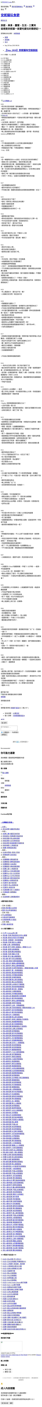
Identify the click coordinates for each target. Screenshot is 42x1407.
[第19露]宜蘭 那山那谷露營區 (12, 980)
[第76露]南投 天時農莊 (10, 1113)
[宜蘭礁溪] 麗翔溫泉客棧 (11, 862)
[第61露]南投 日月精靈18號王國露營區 (15, 1078)
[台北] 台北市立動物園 (10, 1294)
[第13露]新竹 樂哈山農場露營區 (13, 966)
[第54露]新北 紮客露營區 (11, 1061)
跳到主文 (4, 20)
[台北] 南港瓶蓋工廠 (9, 1278)
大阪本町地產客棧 (8, 917)
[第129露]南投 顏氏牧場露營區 (13, 1227)
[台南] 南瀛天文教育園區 (11, 1315)
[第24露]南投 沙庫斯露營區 (11, 991)
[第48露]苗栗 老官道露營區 (11, 1047)
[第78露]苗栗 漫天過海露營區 (12, 1117)
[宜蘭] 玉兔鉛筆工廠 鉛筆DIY (12, 1322)
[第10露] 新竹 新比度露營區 (12, 959)
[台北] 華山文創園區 (9, 1273)
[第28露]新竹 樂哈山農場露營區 (13, 1001)
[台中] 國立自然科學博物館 (11, 1306)
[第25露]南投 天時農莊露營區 (12, 994)
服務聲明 (21, 1380)
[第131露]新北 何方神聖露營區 (13, 1231)
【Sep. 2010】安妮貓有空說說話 (21, 50)
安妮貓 (3, 697)
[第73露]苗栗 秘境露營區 (11, 1106)
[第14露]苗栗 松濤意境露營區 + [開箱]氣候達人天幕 (20, 968)
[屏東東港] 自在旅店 (9, 855)
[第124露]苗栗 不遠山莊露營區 (13, 1215)
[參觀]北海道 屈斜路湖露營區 (12, 1155)
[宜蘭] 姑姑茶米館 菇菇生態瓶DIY (14, 1329)
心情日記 (16, 713)
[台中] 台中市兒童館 (9, 1303)
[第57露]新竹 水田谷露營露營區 (13, 1068)
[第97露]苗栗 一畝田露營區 (11, 1169)
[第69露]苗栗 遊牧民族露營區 (12, 1096)
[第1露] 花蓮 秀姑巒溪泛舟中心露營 (14, 935)
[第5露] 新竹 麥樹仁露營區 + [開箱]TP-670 (16, 947)
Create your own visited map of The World (14, 1355)
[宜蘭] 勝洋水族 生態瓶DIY (11, 1320)
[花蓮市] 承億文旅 (8, 887)
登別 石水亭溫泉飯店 (9, 910)
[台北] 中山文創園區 (9, 1275)
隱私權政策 (35, 1378)
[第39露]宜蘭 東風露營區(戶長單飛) (14, 1026)
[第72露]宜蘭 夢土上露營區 (11, 1103)
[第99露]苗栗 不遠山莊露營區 (12, 1173)
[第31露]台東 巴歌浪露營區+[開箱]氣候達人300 (18, 1008)
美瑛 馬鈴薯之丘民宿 (9, 908)
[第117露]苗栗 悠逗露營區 (11, 1199)
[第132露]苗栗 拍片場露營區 (12, 1234)
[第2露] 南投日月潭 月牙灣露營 (13, 938)
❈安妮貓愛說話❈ (19, 715)
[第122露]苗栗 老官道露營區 (12, 1210)
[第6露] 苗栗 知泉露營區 (10, 949)
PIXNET (9, 1378)
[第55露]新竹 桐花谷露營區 (11, 1064)
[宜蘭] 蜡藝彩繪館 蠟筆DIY (11, 1324)
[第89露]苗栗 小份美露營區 (11, 1143)
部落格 (7, 40)
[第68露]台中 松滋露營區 (11, 1094)
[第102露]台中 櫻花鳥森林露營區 (13, 1180)
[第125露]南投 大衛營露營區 (12, 1217)
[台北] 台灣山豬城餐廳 (10, 1292)
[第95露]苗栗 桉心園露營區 (11, 1164)
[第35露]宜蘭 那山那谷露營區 (12, 1017)
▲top (2, 719)
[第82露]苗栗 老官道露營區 (11, 1127)
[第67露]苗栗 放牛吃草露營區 (12, 1092)
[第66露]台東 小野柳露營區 (11, 1089)
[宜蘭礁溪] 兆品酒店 (9, 864)
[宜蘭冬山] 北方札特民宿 (11, 876)
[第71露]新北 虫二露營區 (11, 1101)
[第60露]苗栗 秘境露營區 (11, 1075)
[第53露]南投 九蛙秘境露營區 (12, 1059)
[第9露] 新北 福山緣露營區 (11, 956)
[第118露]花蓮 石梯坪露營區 (12, 1201)
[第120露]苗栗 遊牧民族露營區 (13, 1206)
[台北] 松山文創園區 (9, 1280)
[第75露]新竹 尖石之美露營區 (12, 1110)
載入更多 (4, 723)
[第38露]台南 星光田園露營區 (12, 1024)
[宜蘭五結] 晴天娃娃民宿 (11, 878)
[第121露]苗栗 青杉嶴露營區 (12, 1208)
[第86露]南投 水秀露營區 (11, 1136)
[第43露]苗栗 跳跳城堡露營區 (12, 1036)
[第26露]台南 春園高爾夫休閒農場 (14, 996)
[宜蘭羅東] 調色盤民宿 (10, 859)
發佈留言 (4, 734)
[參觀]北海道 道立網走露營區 (12, 1157)
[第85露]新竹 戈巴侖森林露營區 (13, 1134)
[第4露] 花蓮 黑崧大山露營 (11, 942)
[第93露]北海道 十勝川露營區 (12, 1152)
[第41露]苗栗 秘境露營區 (11, 1031)
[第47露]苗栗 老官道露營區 (11, 1045)
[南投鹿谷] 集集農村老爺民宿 (12, 836)
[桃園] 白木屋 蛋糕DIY (10, 1299)
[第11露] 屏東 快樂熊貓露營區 (12, 961)
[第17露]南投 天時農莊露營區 (12, 975)
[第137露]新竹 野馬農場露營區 (13, 1245)
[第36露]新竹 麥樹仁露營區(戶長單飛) (15, 1019)
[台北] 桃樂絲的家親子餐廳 (11, 1287)
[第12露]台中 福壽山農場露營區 (13, 963)
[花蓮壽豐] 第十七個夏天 (11, 890)
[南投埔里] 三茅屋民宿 (10, 845)
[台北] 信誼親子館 (8, 1271)
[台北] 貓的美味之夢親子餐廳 (12, 1289)
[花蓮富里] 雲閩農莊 (9, 892)
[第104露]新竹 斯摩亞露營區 (12, 1185)
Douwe (38, 1355)
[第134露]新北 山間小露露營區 (13, 1238)
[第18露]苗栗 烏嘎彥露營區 (11, 977)
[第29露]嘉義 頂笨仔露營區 (11, 1003)
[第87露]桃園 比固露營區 (11, 1138)
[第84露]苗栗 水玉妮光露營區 (12, 1131)
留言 (17, 708)
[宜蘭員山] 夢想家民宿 (10, 880)
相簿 (6, 37)
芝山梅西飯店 (7, 915)
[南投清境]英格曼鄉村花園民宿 (13, 843)
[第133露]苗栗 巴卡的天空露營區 (13, 1236)
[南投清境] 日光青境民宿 (11, 841)
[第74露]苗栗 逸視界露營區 (11, 1108)
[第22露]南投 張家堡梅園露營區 (13, 987)
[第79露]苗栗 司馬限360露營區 (13, 1120)
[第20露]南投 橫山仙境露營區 (12, 982)
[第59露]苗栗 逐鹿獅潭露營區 (12, 1073)
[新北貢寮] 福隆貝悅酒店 (11, 829)
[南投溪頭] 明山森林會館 (11, 838)
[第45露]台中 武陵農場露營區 (12, 1040)
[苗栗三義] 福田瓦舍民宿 (11, 834)
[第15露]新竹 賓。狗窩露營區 (12, 970)
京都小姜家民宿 (7, 924)
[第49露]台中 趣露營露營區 (11, 1050)
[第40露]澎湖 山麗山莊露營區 (12, 1029)
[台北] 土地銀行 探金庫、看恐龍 (13, 1264)
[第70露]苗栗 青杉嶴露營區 (11, 1099)
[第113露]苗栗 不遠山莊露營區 (13, 1190)
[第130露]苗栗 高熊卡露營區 (12, 1229)
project (8, 1356)
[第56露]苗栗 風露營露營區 (11, 1066)
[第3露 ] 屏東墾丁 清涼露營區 (12, 940)
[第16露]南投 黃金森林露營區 (12, 973)
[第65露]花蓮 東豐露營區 (11, 1087)
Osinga (3, 1356)
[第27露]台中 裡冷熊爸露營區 (12, 998)
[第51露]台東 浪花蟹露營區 (11, 1054)
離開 (11, 1403)
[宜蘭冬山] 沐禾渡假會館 (11, 871)
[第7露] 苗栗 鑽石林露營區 (11, 952)
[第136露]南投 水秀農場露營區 (13, 1243)
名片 (6, 42)
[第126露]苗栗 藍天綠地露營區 (13, 1220)
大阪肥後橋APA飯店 (9, 919)
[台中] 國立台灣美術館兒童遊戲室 (14, 1308)
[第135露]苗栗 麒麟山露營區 (12, 1241)
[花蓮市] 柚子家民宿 (9, 883)
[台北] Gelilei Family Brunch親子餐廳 (14, 1282)
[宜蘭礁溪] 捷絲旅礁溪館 (11, 866)
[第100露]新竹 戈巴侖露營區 (12, 1176)
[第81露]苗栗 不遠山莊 (10, 1124)
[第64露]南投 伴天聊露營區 (11, 1085)
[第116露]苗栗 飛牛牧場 (10, 1197)
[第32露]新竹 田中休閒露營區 (12, 1010)
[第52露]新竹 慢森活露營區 (11, 1057)
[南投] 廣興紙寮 (7, 1310)
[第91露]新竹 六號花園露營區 (12, 1148)
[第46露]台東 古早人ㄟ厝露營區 (13, 1043)
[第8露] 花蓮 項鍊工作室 (10, 954)
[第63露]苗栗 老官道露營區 (11, 1082)
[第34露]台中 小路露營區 (11, 1015)
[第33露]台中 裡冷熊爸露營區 (12, 1012)
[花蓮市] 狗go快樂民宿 (10, 885)
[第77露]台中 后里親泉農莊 (11, 1115)
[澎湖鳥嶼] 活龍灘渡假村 (11, 897)
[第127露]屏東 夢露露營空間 (12, 1222)
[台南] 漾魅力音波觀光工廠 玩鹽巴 (14, 1317)
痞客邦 (13, 708)
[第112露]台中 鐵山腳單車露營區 (13, 1187)
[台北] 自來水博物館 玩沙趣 (12, 1268)
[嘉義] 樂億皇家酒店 (9, 848)
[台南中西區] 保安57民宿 (11, 852)
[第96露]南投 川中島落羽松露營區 (14, 1166)
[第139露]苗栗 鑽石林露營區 (12, 1250)
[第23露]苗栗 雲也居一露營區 (12, 989)
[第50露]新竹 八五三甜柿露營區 (13, 1052)
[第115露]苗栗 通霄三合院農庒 (13, 1194)
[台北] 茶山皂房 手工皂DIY (11, 1259)
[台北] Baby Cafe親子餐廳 (11, 1285)
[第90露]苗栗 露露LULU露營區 (13, 1145)
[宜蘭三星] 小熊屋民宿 (10, 869)
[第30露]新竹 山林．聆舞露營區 (13, 1005)
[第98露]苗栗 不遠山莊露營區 (12, 1171)
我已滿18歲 (5, 1403)
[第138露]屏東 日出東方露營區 (13, 1248)
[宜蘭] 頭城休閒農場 (9, 1327)
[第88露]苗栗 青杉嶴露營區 (11, 1141)
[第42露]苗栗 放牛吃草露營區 (12, 1033)
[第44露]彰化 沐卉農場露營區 (12, 1038)
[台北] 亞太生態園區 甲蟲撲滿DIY (14, 1261)
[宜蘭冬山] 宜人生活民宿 (11, 873)
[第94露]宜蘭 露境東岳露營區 (12, 1162)
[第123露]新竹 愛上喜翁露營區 (13, 1213)
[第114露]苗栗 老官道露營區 (12, 1192)
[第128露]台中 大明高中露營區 (13, 1224)
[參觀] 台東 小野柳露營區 (11, 945)
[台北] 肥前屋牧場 (8, 1296)
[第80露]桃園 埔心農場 (10, 1122)
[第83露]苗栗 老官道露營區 (11, 1129)
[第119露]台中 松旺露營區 (11, 1204)
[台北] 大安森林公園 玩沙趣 (12, 1266)
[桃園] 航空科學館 (8, 1301)
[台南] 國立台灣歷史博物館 (11, 1313)
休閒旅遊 (17, 33)
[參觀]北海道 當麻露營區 (11, 1159)
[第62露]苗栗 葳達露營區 (11, 1080)
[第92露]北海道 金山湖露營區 (12, 1150)
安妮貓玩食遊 (10, 15)
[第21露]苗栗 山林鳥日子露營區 (13, 984)
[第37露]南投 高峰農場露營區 (12, 1022)
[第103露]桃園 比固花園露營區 (13, 1183)
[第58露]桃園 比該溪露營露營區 (13, 1071)
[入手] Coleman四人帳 (9, 933)
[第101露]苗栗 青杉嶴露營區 (12, 1178)
